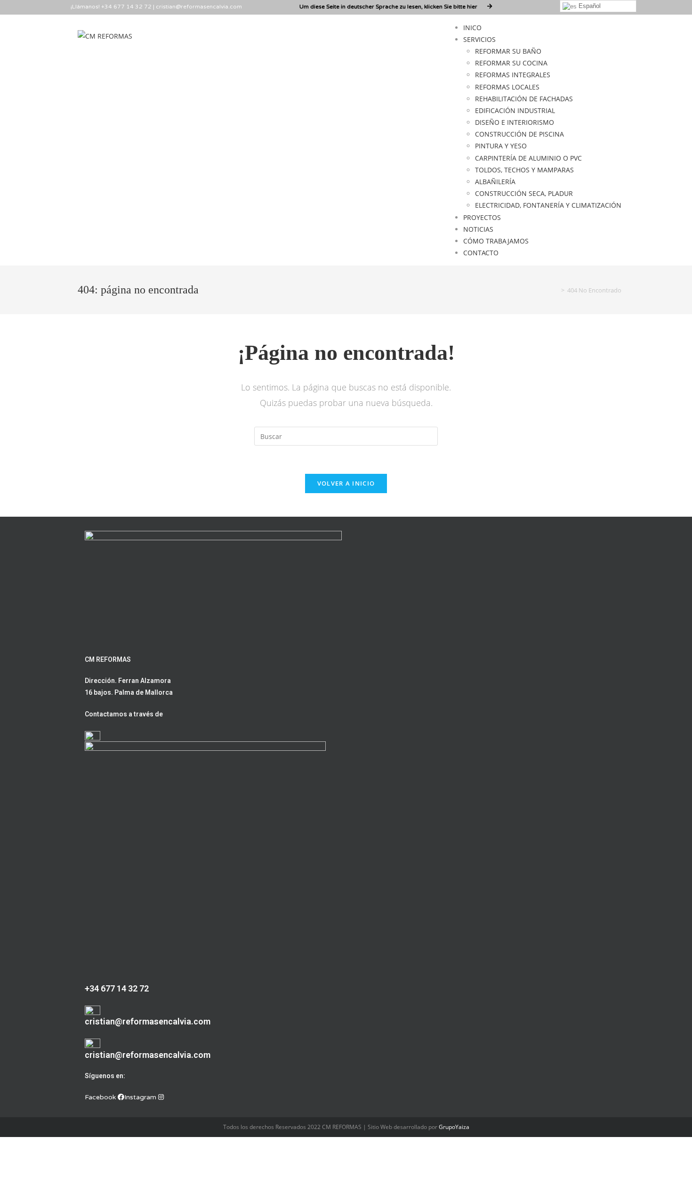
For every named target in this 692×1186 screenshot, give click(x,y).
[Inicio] (556, 290)
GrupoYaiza (454, 1127)
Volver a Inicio (346, 483)
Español (589, 5)
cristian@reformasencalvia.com (199, 6)
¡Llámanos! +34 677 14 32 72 (111, 6)
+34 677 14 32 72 (117, 988)
